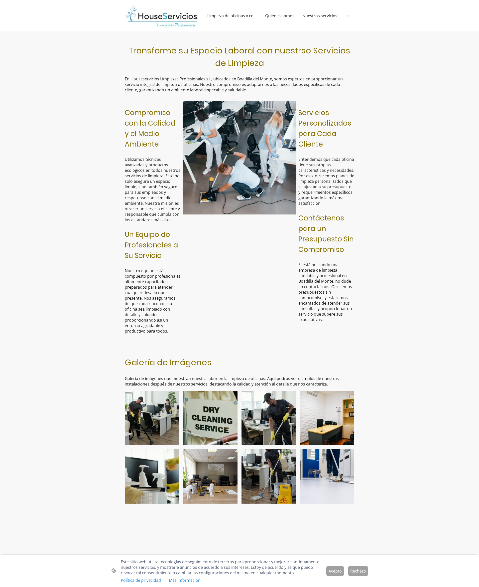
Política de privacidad (141, 580)
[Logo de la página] (162, 16)
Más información (185, 580)
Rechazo (358, 571)
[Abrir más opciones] (347, 15)
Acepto (335, 571)
